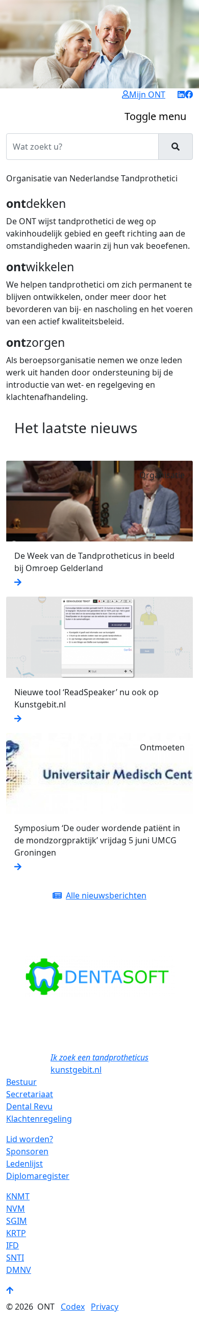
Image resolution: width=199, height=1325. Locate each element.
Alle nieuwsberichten (106, 895)
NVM (15, 1208)
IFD (12, 1245)
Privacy (104, 1306)
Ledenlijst (24, 1163)
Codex (73, 1306)
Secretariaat (29, 1094)
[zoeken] (175, 146)
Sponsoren (27, 1151)
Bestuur (21, 1081)
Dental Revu (29, 1106)
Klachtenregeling (39, 1118)
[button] (20, 976)
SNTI (15, 1257)
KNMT (18, 1196)
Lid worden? (29, 1139)
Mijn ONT (147, 94)
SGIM (16, 1220)
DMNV (18, 1269)
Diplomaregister (37, 1175)
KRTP (16, 1233)
